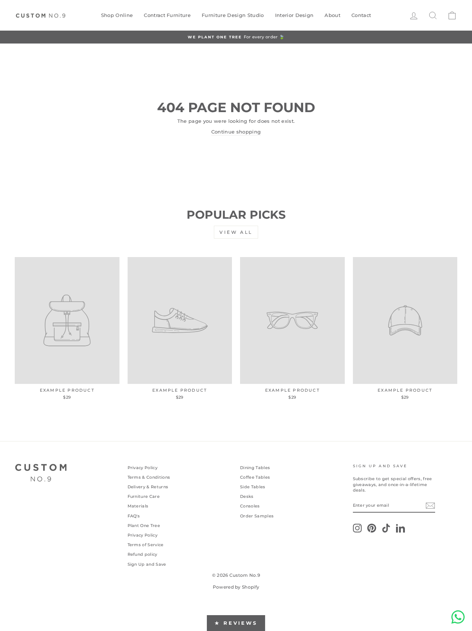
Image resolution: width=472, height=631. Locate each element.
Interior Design (294, 15)
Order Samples (257, 516)
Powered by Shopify (236, 587)
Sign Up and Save (147, 564)
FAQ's (134, 516)
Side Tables (253, 486)
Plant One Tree (144, 525)
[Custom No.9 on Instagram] (357, 528)
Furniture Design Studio (233, 15)
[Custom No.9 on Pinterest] (371, 528)
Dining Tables (255, 467)
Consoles (250, 506)
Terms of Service (146, 544)
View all (236, 232)
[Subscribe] (430, 505)
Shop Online (117, 15)
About (332, 15)
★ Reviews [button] (236, 623)
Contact (361, 15)
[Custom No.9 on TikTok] (386, 528)
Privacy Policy (143, 467)
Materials (138, 506)
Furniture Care (144, 496)
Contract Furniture (167, 15)
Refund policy (142, 554)
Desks (247, 496)
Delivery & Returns (148, 486)
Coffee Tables (255, 477)
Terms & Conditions (149, 477)
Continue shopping (236, 132)
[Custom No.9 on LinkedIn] (400, 528)
